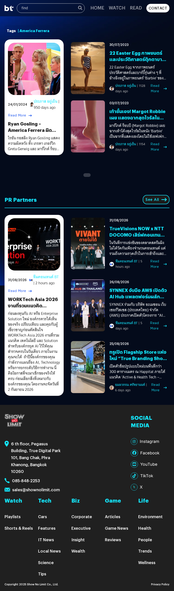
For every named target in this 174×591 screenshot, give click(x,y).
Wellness (146, 562)
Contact (158, 8)
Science (46, 562)
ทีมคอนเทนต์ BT (46, 277)
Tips (42, 574)
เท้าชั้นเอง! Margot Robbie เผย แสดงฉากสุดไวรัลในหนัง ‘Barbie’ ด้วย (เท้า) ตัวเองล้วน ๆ (137, 120)
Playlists (13, 516)
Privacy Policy (160, 584)
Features (47, 528)
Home (97, 7)
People (145, 539)
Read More (17, 115)
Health (144, 528)
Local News (49, 551)
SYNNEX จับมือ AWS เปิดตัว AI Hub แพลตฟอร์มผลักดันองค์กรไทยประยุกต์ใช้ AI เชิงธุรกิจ (138, 299)
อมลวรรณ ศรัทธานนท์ (130, 385)
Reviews (113, 539)
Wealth (78, 551)
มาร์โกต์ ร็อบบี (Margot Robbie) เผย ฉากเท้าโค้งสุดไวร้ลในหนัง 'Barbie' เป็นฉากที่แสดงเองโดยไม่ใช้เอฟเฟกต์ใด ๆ (138, 131)
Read (136, 7)
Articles (112, 516)
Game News (116, 528)
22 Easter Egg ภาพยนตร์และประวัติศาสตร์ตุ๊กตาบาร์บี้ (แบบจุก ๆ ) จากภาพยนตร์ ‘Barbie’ (137, 62)
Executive (81, 528)
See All (152, 199)
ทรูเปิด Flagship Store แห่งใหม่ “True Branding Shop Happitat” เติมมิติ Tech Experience (137, 361)
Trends (145, 551)
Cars (42, 516)
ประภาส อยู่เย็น (45, 101)
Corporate (81, 516)
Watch (117, 7)
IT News (46, 539)
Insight (78, 539)
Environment (150, 516)
